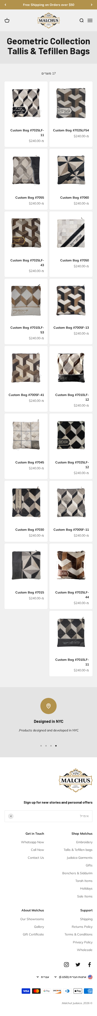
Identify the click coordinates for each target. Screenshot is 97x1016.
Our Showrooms (32, 919)
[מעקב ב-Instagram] (66, 965)
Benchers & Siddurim (77, 873)
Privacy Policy (82, 942)
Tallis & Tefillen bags (78, 850)
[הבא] (5, 4)
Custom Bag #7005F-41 (26, 395)
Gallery (39, 927)
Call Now (37, 850)
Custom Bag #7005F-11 (71, 530)
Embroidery (84, 842)
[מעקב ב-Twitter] (78, 965)
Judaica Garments (79, 858)
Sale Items (84, 896)
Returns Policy (82, 927)
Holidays (86, 888)
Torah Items (83, 881)
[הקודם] (91, 4)
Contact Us (36, 858)
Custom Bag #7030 (29, 530)
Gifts (89, 865)
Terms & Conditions (78, 934)
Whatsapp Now (32, 842)
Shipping (86, 919)
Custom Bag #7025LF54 (71, 130)
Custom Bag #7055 (29, 198)
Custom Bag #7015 (29, 592)
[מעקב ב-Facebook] (89, 965)
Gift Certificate (33, 934)
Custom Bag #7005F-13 (71, 328)
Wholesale (84, 950)
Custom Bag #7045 (29, 462)
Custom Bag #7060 (74, 198)
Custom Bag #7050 (74, 260)
